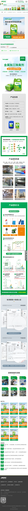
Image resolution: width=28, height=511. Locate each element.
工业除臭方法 (17, 484)
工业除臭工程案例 (10, 484)
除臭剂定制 (20, 481)
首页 (5, 12)
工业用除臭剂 (10, 481)
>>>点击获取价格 (13, 47)
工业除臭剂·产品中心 (11, 12)
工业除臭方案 (3, 484)
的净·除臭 (19, 12)
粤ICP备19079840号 (14, 509)
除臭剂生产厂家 (4, 481)
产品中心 (15, 481)
